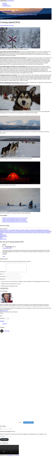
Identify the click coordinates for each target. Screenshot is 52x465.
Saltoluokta (6, 232)
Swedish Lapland (36, 232)
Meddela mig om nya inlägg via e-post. (9, 286)
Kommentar (3, 271)
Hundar (22, 230)
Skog (20, 232)
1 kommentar (11, 25)
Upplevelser (43, 232)
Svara (4, 256)
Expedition (5, 230)
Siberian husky (16, 232)
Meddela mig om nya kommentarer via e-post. (11, 283)
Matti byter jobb (3, 235)
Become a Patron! (4, 310)
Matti (8, 25)
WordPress (10, 455)
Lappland (10, 231)
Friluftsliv (13, 230)
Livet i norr (15, 231)
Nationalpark (21, 231)
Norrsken (33, 231)
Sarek (11, 232)
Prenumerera (4, 439)
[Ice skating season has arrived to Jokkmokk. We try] (26, 348)
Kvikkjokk (2, 231)
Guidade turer (18, 230)
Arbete (1, 230)
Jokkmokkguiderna (7, 5)
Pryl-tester (5, 4)
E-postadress (3, 276)
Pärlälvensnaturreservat (41, 231)
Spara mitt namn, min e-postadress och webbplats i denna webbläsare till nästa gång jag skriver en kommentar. (25, 281)
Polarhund (49, 231)
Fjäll (9, 230)
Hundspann (27, 230)
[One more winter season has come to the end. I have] (26, 406)
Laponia (6, 231)
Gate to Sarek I (3, 238)
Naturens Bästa (27, 231)
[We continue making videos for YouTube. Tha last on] (26, 377)
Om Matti (5, 3)
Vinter (1, 233)
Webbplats (2, 279)
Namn (1, 274)
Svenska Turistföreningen (27, 232)
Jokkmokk (32, 230)
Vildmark (48, 232)
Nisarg (17, 455)
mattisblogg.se (10, 0)
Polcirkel (2, 232)
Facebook (2, 321)
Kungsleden (46, 230)
